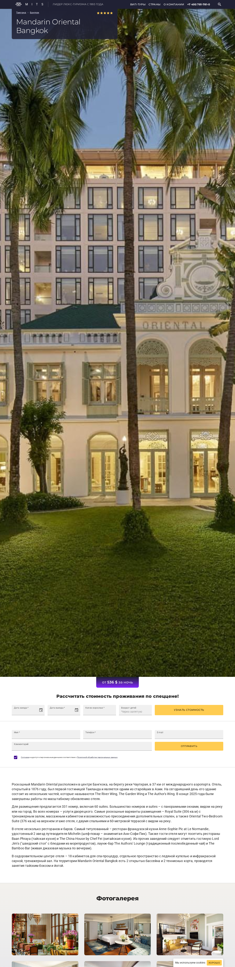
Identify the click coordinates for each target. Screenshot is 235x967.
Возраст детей (128, 707)
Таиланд (21, 12)
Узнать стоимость (189, 710)
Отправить (189, 746)
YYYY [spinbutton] (28, 711)
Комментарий (21, 744)
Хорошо (214, 962)
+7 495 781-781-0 (198, 4)
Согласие (25, 757)
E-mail (160, 732)
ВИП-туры (138, 4)
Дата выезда (57, 707)
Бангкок (34, 12)
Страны (154, 4)
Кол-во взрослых (94, 707)
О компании (174, 4)
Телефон (90, 732)
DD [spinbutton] (16, 711)
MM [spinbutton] (21, 711)
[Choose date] (41, 710)
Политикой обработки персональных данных (97, 757)
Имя (17, 732)
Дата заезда (21, 707)
